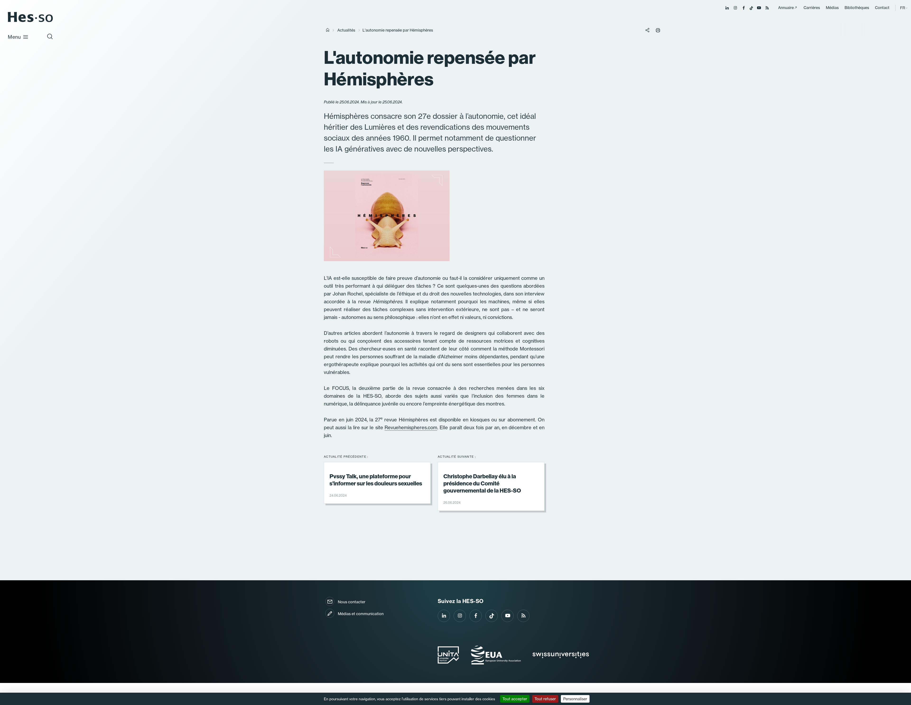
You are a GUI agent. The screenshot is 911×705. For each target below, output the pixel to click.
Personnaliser (575, 698)
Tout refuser (545, 698)
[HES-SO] (30, 22)
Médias (832, 7)
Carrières (812, 7)
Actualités (346, 30)
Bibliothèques (857, 7)
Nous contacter (351, 602)
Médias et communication (361, 614)
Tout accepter (514, 698)
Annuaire (786, 7)
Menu (14, 37)
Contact (882, 7)
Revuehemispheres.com (411, 427)
